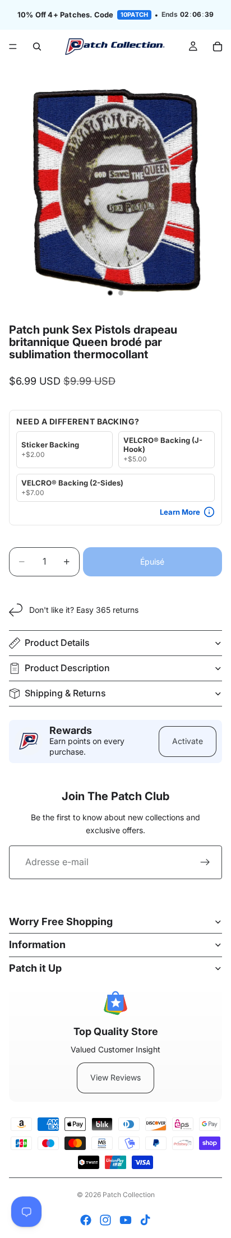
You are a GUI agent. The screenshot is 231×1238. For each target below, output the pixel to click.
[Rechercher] (37, 46)
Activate (187, 741)
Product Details (57, 642)
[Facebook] (86, 1220)
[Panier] (217, 46)
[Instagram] (105, 1220)
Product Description (67, 667)
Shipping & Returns (65, 693)
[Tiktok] (145, 1220)
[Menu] (13, 46)
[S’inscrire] (205, 862)
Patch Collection (129, 1194)
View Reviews (115, 1077)
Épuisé (152, 561)
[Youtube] (125, 1220)
